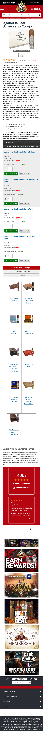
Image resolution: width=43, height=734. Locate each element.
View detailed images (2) (22, 50)
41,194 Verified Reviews (21, 483)
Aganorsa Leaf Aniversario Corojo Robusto (19, 152)
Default (33, 146)
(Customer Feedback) (10, 62)
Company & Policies (9, 696)
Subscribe (5, 707)
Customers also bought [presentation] (21, 268)
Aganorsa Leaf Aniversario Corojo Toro (18, 209)
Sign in (31, 2)
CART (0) (37, 9)
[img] (21, 479)
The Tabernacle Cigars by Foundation (14, 432)
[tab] (21, 268)
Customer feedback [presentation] (23, 271)
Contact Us (6, 701)
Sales (37, 146)
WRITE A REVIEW (33, 60)
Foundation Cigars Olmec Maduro (29, 301)
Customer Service (8, 691)
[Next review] (37, 512)
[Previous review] (5, 512)
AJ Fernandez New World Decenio (14, 399)
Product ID (16, 146)
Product (22, 146)
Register (36, 2)
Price (26, 146)
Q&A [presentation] (23, 275)
